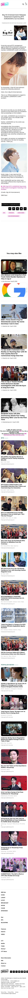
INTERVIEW (4, 910)
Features (3, 929)
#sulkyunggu (3, 823)
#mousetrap (10, 795)
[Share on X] (17, 208)
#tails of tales (3, 743)
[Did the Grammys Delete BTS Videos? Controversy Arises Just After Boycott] (14, 643)
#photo (8, 769)
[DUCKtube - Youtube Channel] (25, 972)
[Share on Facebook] (9, 208)
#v (12, 517)
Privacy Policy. (11, 992)
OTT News (4, 951)
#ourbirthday (3, 877)
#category (10, 629)
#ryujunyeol (3, 769)
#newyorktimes (7, 545)
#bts (5, 462)
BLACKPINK (4, 922)
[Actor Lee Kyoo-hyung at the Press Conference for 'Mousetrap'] (14, 783)
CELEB (3, 908)
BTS (4, 212)
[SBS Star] (4, 971)
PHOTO (3, 931)
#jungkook (3, 517)
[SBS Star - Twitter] (16, 972)
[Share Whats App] (13, 208)
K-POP (3, 900)
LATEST (3, 897)
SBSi (20, 431)
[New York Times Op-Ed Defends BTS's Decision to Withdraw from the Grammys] (14, 531)
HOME (3, 895)
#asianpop (6, 629)
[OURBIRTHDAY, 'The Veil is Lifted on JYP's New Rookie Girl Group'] (14, 865)
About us (3, 963)
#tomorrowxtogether (8, 601)
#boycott (14, 656)
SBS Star (3, 892)
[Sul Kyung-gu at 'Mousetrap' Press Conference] (14, 838)
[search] (23, 4)
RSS (2, 960)
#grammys (6, 656)
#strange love (14, 688)
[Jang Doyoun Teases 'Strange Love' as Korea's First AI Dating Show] (14, 702)
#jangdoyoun (8, 688)
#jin (2, 573)
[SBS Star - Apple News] (22, 972)
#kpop (12, 545)
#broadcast (19, 688)
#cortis (19, 601)
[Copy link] (25, 208)
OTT (2, 940)
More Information (6, 958)
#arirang (12, 489)
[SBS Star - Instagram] (11, 972)
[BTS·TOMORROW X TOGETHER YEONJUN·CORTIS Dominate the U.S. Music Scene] (14, 587)
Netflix (3, 943)
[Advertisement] (14, 103)
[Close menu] (25, 3)
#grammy (16, 545)
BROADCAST (4, 903)
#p (1, 825)
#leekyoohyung (4, 795)
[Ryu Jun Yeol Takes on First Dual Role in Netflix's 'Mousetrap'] (14, 756)
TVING (3, 946)
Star (2, 917)
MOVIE (3, 905)
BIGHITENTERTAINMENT (13, 216)
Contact (3, 966)
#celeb (8, 462)
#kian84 (2, 688)
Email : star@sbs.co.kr (14, 980)
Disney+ (3, 948)
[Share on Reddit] (21, 208)
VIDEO (3, 934)
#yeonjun (15, 601)
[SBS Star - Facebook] (14, 972)
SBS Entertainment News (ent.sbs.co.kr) (15, 434)
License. (16, 992)
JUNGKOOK (11, 212)
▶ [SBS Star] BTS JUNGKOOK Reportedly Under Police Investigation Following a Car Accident (13, 188)
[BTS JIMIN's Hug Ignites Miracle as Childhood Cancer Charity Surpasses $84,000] (14, 447)
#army (10, 517)
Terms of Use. (3, 992)
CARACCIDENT (21, 212)
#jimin (2, 462)
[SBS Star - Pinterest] (19, 972)
